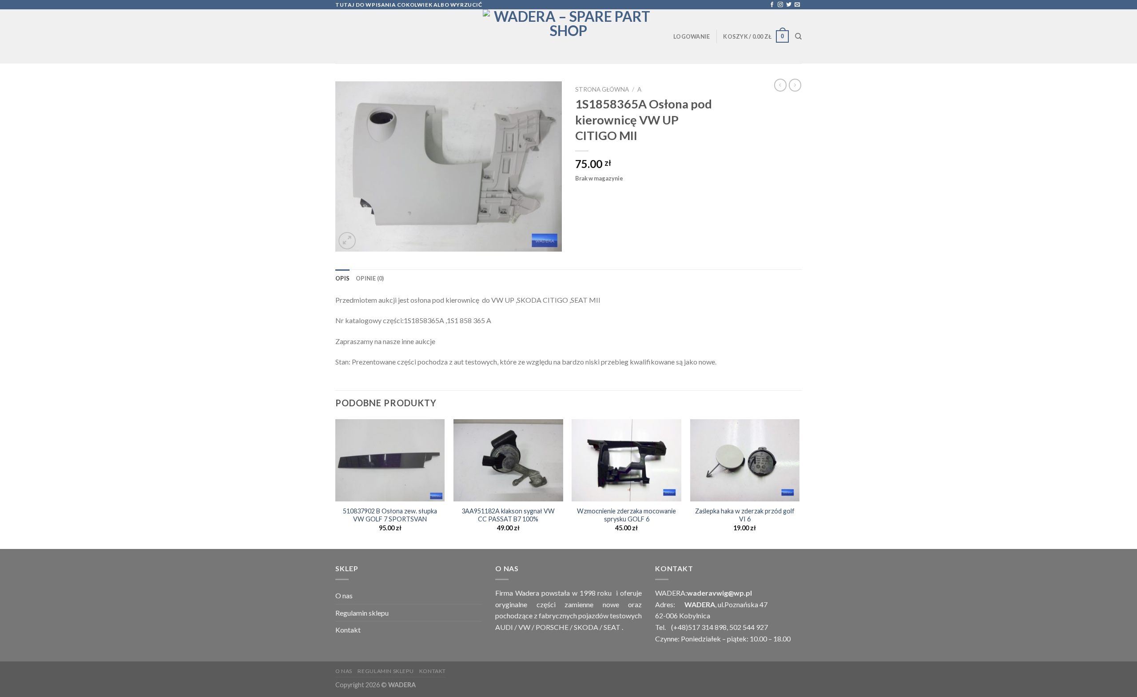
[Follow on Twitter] (788, 5)
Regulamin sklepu (362, 613)
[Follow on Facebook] (772, 5)
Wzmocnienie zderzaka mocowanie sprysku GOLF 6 (626, 515)
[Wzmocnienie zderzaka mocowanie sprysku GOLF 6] (626, 460)
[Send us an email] (797, 5)
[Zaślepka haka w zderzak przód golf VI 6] (745, 460)
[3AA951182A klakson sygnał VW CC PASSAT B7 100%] (508, 460)
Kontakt (348, 629)
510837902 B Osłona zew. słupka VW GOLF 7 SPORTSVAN (390, 515)
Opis (342, 278)
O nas (344, 595)
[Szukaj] (798, 36)
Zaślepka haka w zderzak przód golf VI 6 (745, 515)
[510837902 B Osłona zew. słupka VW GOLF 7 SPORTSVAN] (390, 460)
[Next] (799, 483)
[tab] (342, 278)
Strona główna (602, 89)
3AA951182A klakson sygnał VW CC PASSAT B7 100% (508, 515)
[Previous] (335, 483)
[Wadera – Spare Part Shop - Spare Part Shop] (568, 36)
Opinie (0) (370, 278)
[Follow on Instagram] (780, 5)
